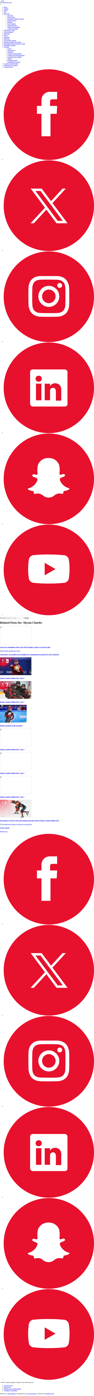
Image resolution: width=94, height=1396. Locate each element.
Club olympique (8, 32)
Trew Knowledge (31, 1393)
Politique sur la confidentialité (12, 1389)
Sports (5, 10)
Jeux (5, 12)
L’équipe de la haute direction (16, 55)
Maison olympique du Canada (12, 42)
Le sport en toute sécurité (11, 63)
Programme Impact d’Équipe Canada (14, 44)
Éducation (7, 39)
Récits (5, 7)
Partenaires (7, 34)
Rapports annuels (12, 60)
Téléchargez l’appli (9, 30)
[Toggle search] (0, 4)
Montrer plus (3, 831)
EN (3, 1)
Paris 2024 (7, 14)
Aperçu (9, 48)
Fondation (7, 37)
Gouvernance (11, 50)
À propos (6, 47)
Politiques (10, 52)
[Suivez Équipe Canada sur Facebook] (49, 159)
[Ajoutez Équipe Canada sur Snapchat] (49, 523)
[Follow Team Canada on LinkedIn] (49, 432)
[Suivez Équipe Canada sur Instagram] (49, 341)
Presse (5, 35)
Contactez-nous (8, 67)
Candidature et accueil (13, 62)
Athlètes (6, 9)
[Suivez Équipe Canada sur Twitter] (49, 250)
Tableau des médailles (13, 27)
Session (9, 58)
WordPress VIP (49, 1393)
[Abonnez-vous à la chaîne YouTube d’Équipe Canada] (49, 615)
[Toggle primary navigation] (0, 1)
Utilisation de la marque (10, 65)
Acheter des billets (12, 29)
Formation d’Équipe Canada (15, 19)
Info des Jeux (11, 17)
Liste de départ (11, 24)
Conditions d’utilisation (10, 1390)
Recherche (3, 618)
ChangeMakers (11, 1393)
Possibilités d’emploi (10, 45)
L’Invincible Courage (10, 40)
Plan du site (7, 1387)
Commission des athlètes (14, 57)
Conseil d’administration (14, 53)
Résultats (10, 22)
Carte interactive (12, 25)
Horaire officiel (11, 20)
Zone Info (10, 15)
